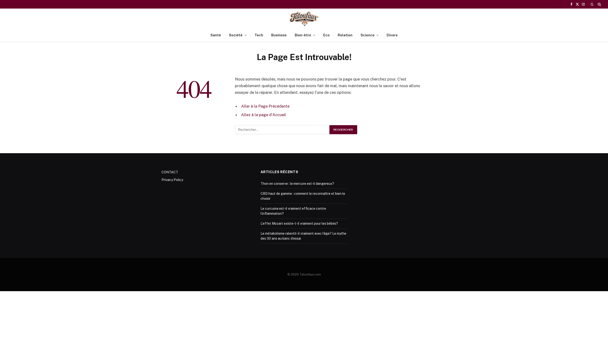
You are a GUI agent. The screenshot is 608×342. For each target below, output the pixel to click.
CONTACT (170, 172)
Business (279, 35)
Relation (345, 35)
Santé (215, 35)
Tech (259, 35)
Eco (326, 35)
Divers (392, 35)
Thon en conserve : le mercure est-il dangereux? (297, 183)
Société (235, 35)
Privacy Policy (172, 180)
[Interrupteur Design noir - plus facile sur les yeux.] (592, 4)
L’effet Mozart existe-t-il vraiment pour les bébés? (299, 223)
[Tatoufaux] (304, 19)
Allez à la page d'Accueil (263, 114)
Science (368, 35)
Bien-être (303, 35)
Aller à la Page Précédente (265, 106)
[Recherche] (599, 4)
